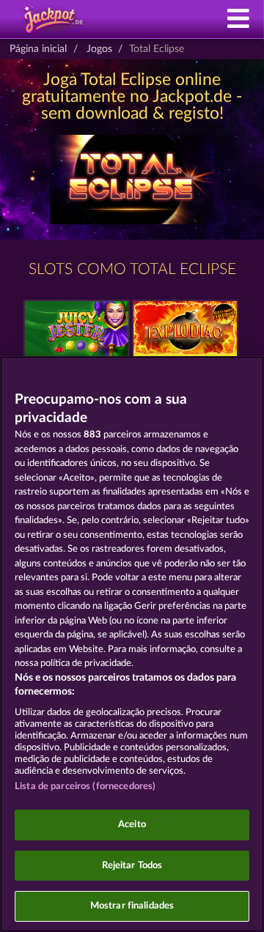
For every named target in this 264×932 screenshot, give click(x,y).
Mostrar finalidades (132, 906)
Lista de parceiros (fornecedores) (85, 786)
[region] (132, 644)
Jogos (99, 49)
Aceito (132, 824)
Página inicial (38, 49)
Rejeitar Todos (132, 865)
